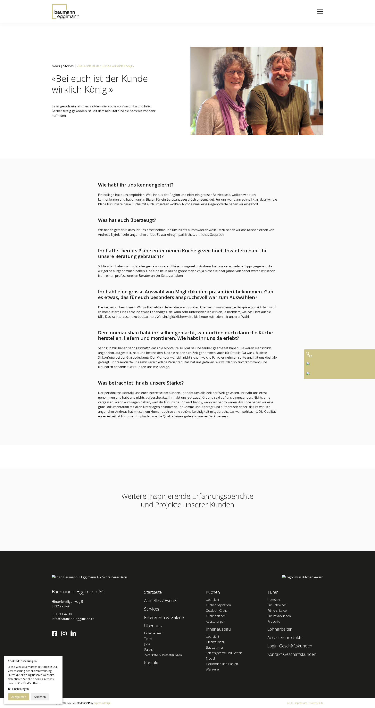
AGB (289, 703)
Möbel (210, 658)
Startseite (153, 592)
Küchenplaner (215, 616)
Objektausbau (215, 642)
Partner (149, 649)
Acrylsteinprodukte (285, 637)
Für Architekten (277, 610)
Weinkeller (213, 669)
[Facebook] (56, 635)
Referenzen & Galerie (164, 617)
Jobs (147, 644)
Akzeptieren (18, 697)
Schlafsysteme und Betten (224, 653)
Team (148, 639)
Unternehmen (153, 633)
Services (151, 609)
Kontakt (151, 662)
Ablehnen (40, 697)
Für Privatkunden (279, 616)
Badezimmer (214, 647)
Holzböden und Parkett (222, 664)
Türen (273, 592)
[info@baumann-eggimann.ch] (339, 364)
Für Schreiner (276, 605)
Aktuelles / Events (160, 600)
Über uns (153, 626)
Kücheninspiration (218, 605)
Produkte (273, 621)
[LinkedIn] (75, 635)
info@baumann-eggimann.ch (73, 619)
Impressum (301, 703)
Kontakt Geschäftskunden (291, 654)
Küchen (213, 592)
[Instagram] (65, 635)
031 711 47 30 (62, 614)
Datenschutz (316, 703)
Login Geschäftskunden (289, 646)
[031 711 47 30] (339, 354)
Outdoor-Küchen (217, 610)
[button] (33, 689)
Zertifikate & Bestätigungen (163, 655)
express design (102, 703)
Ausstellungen (215, 621)
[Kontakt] (339, 374)
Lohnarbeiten (280, 629)
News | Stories (63, 66)
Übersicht (212, 599)
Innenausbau (218, 629)
